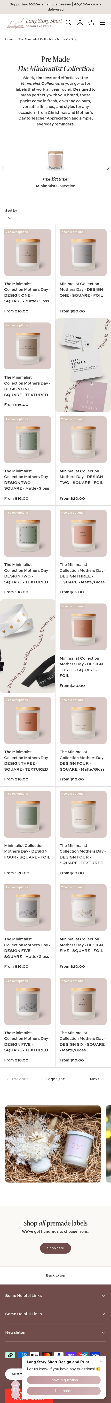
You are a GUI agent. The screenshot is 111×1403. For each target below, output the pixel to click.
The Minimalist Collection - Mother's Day (47, 39)
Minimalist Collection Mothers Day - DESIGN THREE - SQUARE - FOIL (81, 667)
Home (9, 39)
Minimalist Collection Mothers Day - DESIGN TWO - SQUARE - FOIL (82, 476)
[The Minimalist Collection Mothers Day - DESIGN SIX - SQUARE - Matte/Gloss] (83, 1001)
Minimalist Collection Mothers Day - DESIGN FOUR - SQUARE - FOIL (27, 851)
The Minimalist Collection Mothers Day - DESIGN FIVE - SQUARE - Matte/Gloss (27, 947)
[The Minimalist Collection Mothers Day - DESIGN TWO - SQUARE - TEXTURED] (27, 533)
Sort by (11, 210)
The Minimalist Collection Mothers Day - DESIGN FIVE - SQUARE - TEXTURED (27, 1041)
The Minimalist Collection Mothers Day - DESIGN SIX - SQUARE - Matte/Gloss (83, 1041)
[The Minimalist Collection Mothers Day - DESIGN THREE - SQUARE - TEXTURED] (27, 720)
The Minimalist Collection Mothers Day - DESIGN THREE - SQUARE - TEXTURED (27, 760)
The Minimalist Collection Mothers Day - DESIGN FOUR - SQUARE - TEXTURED (83, 854)
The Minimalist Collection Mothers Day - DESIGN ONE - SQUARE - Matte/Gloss (27, 292)
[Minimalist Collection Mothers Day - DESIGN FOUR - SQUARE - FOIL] (27, 814)
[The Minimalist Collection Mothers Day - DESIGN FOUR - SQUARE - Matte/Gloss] (83, 720)
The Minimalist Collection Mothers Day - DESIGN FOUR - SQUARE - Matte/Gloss (83, 760)
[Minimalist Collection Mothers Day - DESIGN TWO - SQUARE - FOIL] (83, 439)
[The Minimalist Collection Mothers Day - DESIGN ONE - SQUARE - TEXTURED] (27, 345)
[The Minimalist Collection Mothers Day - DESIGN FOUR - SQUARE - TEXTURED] (83, 814)
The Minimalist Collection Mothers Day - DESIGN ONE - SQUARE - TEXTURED (27, 386)
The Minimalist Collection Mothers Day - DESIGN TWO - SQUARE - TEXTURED (27, 573)
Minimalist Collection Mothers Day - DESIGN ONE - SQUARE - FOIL (81, 289)
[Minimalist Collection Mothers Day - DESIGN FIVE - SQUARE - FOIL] (83, 907)
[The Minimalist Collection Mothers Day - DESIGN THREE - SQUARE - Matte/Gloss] (83, 533)
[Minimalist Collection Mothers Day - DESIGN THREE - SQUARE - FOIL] (83, 626)
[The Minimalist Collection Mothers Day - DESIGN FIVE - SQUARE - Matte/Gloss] (27, 907)
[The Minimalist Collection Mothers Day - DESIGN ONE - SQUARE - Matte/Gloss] (27, 252)
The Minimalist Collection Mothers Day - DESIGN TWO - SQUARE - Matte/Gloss (27, 479)
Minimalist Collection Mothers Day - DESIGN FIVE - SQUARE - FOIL (81, 944)
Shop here (55, 1248)
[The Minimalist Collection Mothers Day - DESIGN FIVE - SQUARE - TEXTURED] (27, 1001)
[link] (22, 1079)
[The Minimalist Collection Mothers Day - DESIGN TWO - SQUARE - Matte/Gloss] (27, 439)
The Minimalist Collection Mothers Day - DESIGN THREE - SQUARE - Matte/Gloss (83, 573)
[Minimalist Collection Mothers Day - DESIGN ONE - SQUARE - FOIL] (83, 252)
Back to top (55, 1275)
